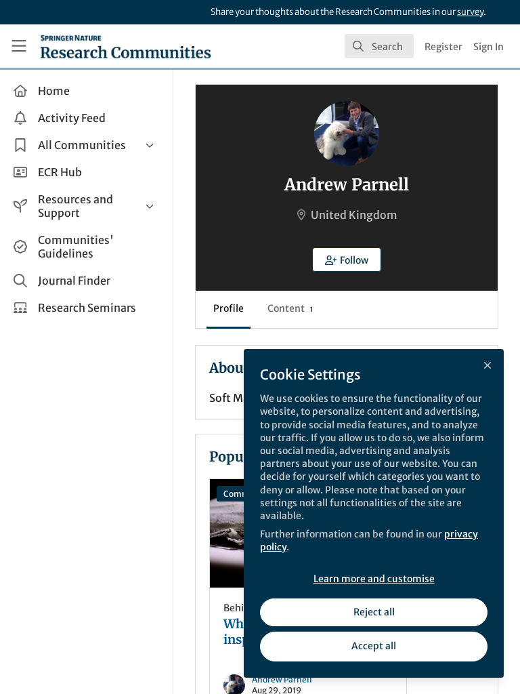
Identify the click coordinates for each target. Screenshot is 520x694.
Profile (228, 308)
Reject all (374, 612)
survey (470, 12)
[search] (379, 46)
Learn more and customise (374, 579)
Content (290, 308)
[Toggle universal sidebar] (19, 46)
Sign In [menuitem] (488, 47)
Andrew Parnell (282, 679)
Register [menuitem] (443, 47)
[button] (346, 259)
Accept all (373, 646)
